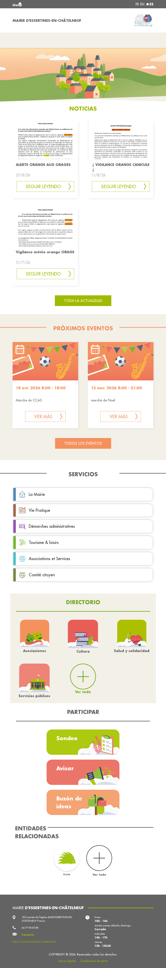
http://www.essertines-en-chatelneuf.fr (34, 941)
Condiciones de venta (93, 961)
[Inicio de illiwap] (40, 4)
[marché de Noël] (120, 361)
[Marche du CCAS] (45, 361)
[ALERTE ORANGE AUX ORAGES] (45, 139)
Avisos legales (67, 961)
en (142, 4)
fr (137, 4)
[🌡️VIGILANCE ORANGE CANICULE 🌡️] (120, 139)
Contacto (28, 934)
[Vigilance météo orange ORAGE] (45, 227)
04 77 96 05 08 (30, 927)
